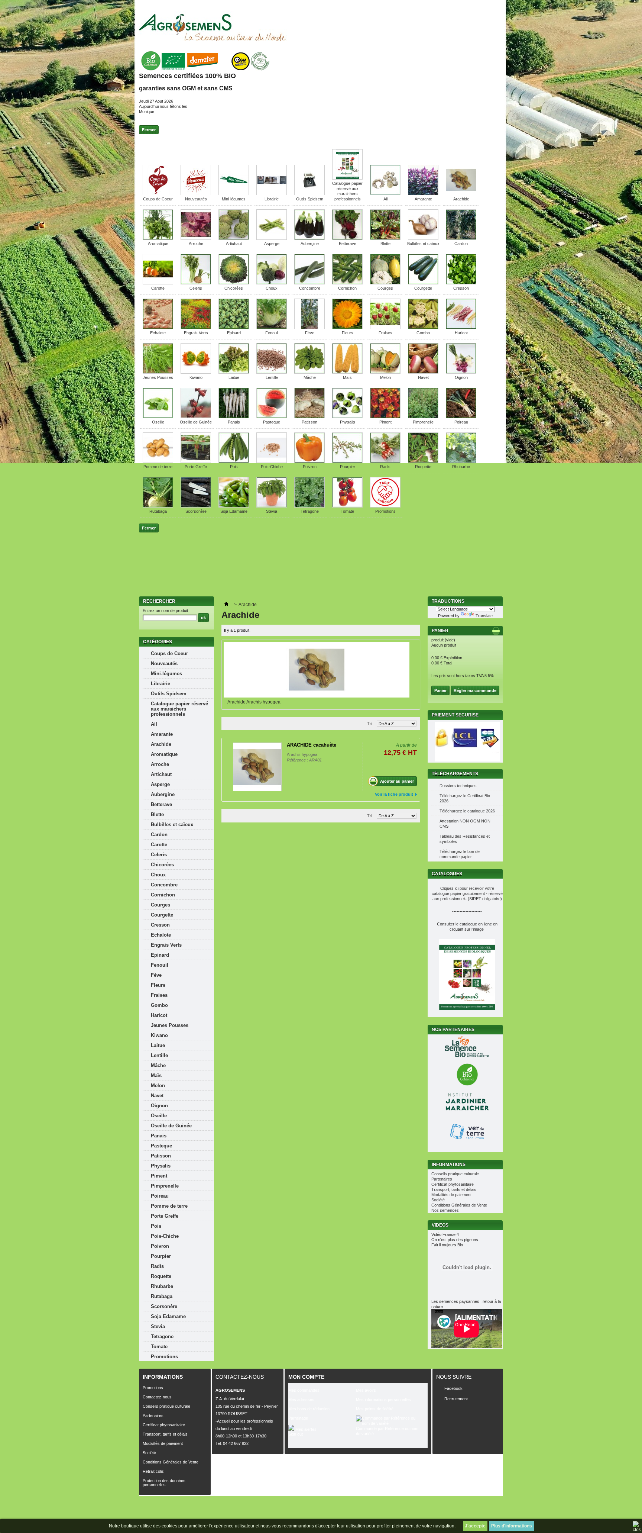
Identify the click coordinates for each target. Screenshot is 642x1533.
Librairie (272, 199)
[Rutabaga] (158, 506)
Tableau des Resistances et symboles (465, 839)
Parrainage (298, 1418)
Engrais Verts (196, 333)
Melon (385, 377)
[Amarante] (423, 193)
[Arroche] (196, 238)
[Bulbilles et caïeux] (423, 238)
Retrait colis (153, 1471)
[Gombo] (423, 327)
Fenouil (271, 333)
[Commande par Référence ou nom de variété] (390, 1421)
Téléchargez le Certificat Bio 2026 (465, 798)
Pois (234, 466)
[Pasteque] (271, 417)
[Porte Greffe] (196, 461)
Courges (385, 288)
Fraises (385, 333)
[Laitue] (233, 372)
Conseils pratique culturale (455, 1174)
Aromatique (158, 243)
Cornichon (347, 288)
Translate (484, 615)
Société (438, 1200)
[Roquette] (423, 461)
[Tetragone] (309, 506)
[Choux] (271, 283)
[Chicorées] (233, 283)
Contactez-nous (157, 1397)
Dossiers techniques (458, 785)
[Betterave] (347, 238)
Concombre (309, 288)
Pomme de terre (157, 466)
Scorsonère (196, 511)
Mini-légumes (234, 199)
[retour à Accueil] (226, 604)
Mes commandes (304, 1390)
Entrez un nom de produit (165, 610)
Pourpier (347, 466)
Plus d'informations (511, 1526)
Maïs (347, 377)
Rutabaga (158, 511)
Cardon (461, 243)
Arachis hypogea (302, 754)
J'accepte (475, 1526)
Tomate (347, 511)
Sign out (295, 1434)
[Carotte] (158, 283)
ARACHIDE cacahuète (311, 745)
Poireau (461, 422)
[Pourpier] (347, 461)
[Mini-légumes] (233, 193)
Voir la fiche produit (394, 794)
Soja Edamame (233, 511)
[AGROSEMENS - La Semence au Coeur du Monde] (212, 27)
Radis (385, 466)
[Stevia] (271, 506)
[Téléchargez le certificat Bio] (204, 70)
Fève (309, 333)
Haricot (461, 333)
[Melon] (385, 372)
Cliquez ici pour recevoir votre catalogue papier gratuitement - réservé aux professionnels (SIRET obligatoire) (467, 893)
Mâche (310, 377)
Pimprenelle (423, 422)
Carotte (158, 288)
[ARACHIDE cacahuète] (257, 767)
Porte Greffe (196, 466)
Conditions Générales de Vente (459, 1205)
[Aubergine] (309, 238)
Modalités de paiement (451, 1194)
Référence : (298, 760)
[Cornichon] (347, 283)
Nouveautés (196, 199)
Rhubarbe (461, 466)
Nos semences (445, 1210)
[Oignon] (461, 372)
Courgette (423, 288)
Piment (385, 422)
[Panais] (233, 417)
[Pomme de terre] (158, 461)
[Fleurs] (347, 327)
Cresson (461, 288)
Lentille (272, 377)
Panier (441, 630)
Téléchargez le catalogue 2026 (467, 811)
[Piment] (385, 417)
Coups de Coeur (158, 199)
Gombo (423, 333)
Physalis (347, 422)
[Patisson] (309, 417)
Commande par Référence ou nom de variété (387, 1431)
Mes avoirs (366, 1390)
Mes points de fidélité (374, 1409)
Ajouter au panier (397, 781)
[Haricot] (461, 327)
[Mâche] (309, 372)
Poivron (310, 466)
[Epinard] (233, 327)
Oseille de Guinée (196, 422)
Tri (369, 723)
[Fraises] (385, 327)
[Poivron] (309, 461)
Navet (423, 377)
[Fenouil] (271, 327)
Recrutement (456, 1399)
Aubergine (310, 243)
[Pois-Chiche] (271, 461)
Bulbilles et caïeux (423, 243)
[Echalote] (158, 327)
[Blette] (385, 238)
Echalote (158, 333)
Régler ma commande (475, 690)
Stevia (271, 511)
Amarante (423, 199)
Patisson (309, 422)
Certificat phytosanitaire (452, 1184)
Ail (385, 199)
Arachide (461, 199)
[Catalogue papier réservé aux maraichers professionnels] (347, 178)
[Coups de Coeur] (158, 193)
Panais (234, 422)
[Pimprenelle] (423, 417)
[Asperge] (271, 238)
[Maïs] (347, 372)
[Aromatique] (158, 238)
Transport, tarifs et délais (453, 1189)
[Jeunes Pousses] (158, 372)
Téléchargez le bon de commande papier (460, 854)
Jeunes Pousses (158, 377)
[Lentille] (271, 372)
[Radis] (385, 461)
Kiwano (195, 377)
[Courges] (385, 283)
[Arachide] (461, 193)
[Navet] (423, 372)
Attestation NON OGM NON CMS (465, 823)
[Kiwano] (196, 372)
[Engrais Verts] (196, 327)
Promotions (385, 511)
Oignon (461, 377)
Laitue (233, 377)
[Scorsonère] (196, 506)
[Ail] (385, 193)
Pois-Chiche (272, 466)
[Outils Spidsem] (309, 193)
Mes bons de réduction (309, 1409)
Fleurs (347, 333)
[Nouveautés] (196, 193)
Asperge (271, 243)
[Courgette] (423, 283)
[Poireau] (461, 417)
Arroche (196, 243)
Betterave (347, 243)
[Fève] (309, 327)
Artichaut (234, 243)
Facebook (453, 1388)
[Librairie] (271, 193)
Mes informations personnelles (383, 1399)
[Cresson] (461, 283)
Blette (385, 243)
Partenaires (441, 1179)
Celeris (195, 288)
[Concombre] (309, 283)
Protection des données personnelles (164, 1482)
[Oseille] (158, 417)
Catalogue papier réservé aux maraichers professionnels (179, 709)
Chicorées (233, 288)
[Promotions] (385, 506)
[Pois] (233, 461)
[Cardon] (461, 238)
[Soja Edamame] (233, 506)
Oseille (158, 422)
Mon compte (306, 1377)
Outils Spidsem (309, 199)
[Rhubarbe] (461, 461)
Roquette (423, 466)
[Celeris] (196, 283)
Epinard (234, 333)
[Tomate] (347, 506)
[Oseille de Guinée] (196, 417)
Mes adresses (301, 1399)
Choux (272, 288)
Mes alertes (305, 1429)
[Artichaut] (233, 238)
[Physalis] (347, 417)
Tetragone (310, 511)
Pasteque (271, 422)
